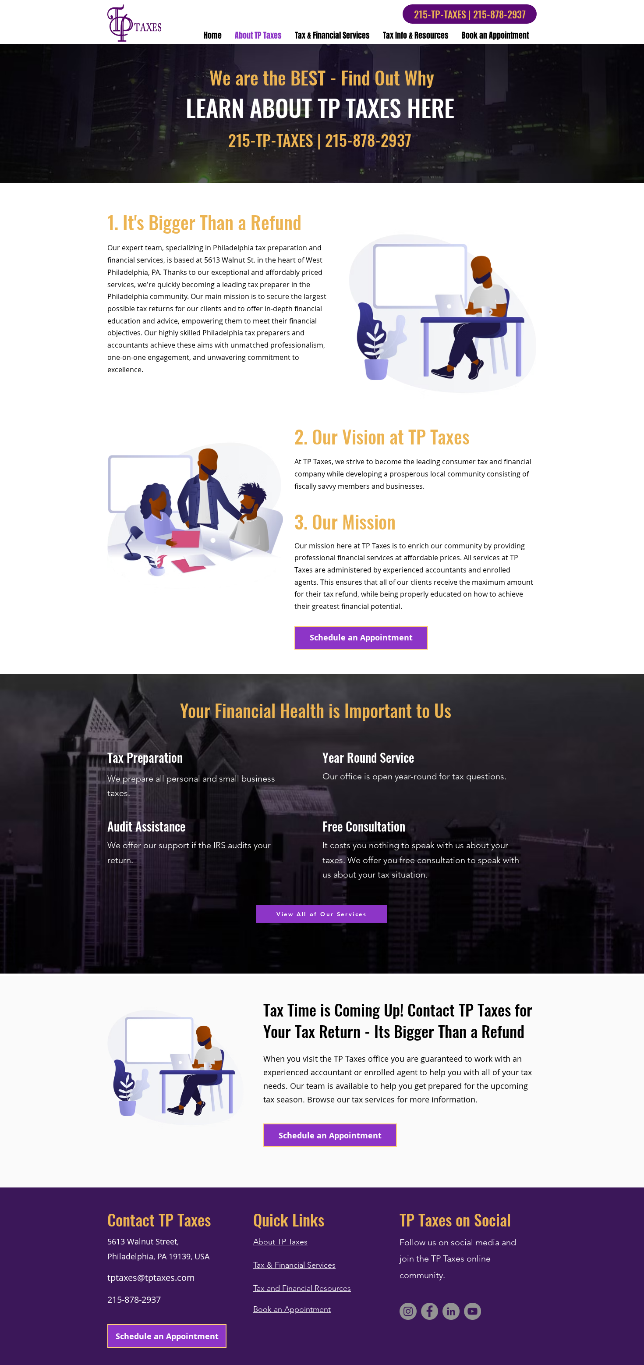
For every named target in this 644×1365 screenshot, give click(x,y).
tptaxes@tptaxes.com (151, 1277)
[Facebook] (429, 1311)
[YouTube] (472, 1311)
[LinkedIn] (451, 1311)
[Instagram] (408, 1311)
